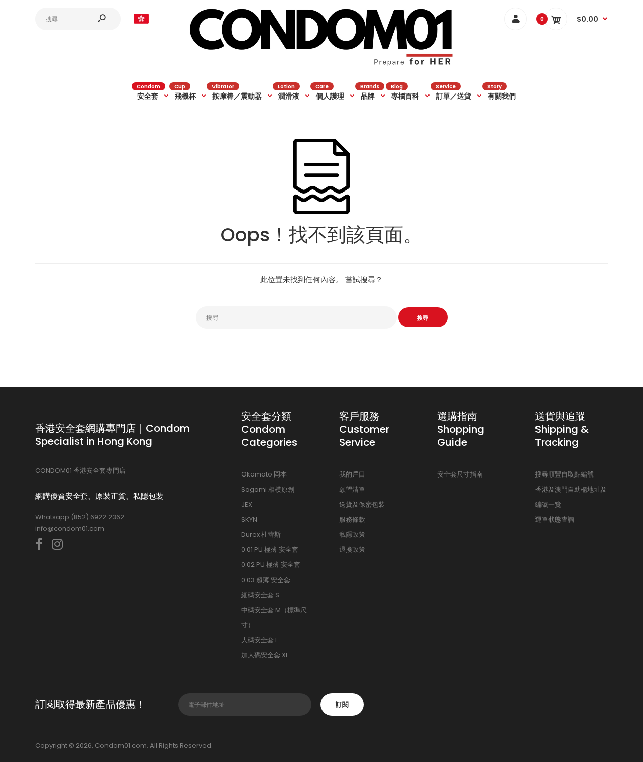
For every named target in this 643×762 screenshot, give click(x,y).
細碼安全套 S (260, 595)
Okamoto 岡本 (264, 474)
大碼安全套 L (259, 640)
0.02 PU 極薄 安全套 (270, 564)
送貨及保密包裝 (362, 504)
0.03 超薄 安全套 (265, 580)
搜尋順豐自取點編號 (564, 474)
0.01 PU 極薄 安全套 (269, 549)
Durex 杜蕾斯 (261, 534)
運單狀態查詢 (554, 519)
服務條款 (352, 519)
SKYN (249, 519)
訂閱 (342, 704)
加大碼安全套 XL (264, 655)
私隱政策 (352, 534)
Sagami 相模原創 (267, 489)
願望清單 (352, 489)
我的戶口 (352, 474)
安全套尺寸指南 (460, 474)
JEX (246, 504)
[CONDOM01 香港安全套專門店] (321, 64)
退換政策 (352, 549)
